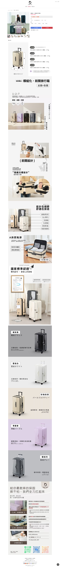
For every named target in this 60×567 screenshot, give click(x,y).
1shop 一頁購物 (31, 566)
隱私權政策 (30, 558)
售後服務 (33, 558)
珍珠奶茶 (39, 23)
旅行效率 (12, 10)
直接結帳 (47, 27)
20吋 (32, 20)
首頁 (9, 10)
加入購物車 (36, 27)
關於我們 (26, 558)
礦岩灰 (46, 23)
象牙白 (35, 23)
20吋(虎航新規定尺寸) (37, 20)
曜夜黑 (32, 23)
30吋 (45, 20)
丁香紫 (43, 23)
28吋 (42, 20)
